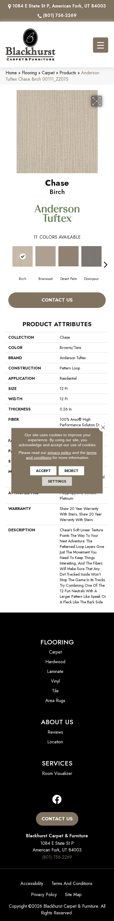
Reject (71, 470)
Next (106, 256)
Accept (43, 470)
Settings (57, 481)
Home (11, 73)
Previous (8, 256)
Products (67, 73)
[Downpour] (91, 256)
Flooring (29, 73)
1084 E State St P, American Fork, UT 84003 (59, 6)
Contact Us (57, 300)
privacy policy (59, 452)
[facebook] (57, 800)
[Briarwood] (45, 256)
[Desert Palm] (68, 256)
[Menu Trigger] (100, 45)
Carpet (48, 73)
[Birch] (22, 256)
